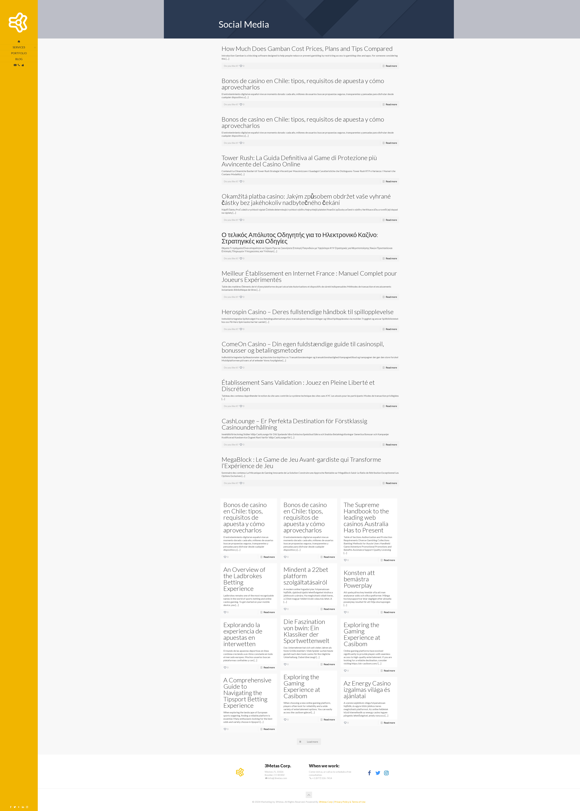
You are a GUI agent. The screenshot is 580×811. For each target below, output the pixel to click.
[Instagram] (27, 807)
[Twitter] (14, 807)
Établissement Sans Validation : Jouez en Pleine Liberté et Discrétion (298, 385)
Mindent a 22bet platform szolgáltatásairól (306, 576)
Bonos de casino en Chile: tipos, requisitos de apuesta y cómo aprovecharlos (303, 84)
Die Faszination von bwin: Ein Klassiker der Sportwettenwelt (306, 631)
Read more (391, 65)
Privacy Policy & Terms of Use (349, 801)
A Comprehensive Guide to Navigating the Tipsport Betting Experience (247, 692)
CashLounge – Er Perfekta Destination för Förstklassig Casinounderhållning (294, 424)
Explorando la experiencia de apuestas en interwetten (242, 634)
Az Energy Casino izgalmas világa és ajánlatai (367, 689)
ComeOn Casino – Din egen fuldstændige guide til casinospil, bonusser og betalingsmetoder (303, 347)
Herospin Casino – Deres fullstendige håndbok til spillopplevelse (308, 311)
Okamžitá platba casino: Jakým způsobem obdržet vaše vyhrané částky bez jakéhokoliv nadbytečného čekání (306, 199)
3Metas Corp (326, 801)
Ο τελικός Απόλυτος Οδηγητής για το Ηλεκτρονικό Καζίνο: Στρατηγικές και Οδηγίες (300, 238)
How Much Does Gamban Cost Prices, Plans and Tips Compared (307, 48)
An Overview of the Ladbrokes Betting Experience (244, 579)
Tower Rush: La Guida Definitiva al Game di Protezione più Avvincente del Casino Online (299, 161)
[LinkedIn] (23, 807)
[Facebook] (10, 807)
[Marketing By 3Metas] (19, 19)
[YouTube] (19, 807)
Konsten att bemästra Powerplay (359, 579)
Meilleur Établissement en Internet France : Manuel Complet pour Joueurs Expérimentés (309, 276)
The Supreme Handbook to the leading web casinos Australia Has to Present (366, 517)
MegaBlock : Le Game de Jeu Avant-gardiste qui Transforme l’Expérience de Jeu (301, 462)
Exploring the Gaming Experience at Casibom (362, 634)
